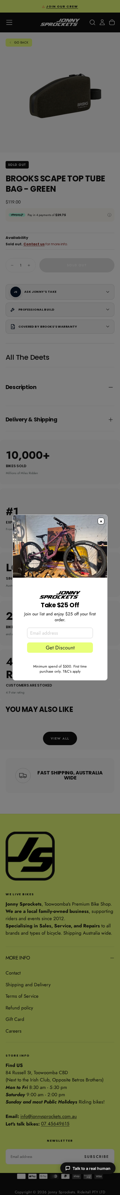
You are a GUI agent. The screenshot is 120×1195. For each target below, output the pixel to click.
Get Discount (60, 647)
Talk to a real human (92, 1168)
